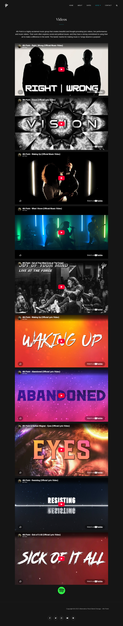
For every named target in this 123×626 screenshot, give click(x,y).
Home (71, 5)
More (97, 5)
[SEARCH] (117, 5)
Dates (89, 5)
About (80, 5)
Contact (108, 5)
